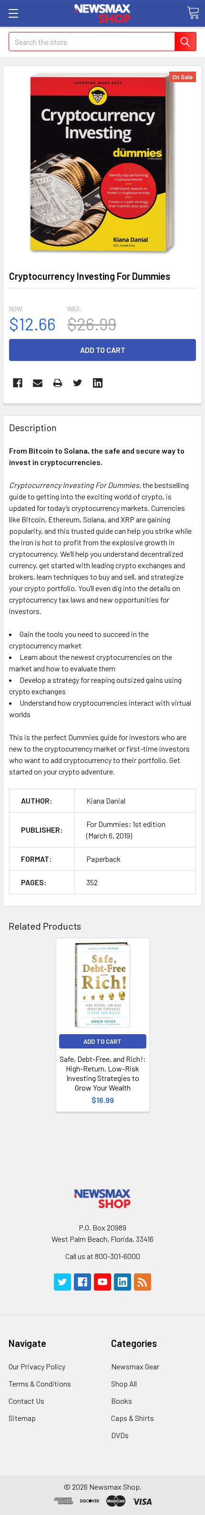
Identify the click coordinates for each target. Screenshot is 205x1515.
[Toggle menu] (13, 13)
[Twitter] (77, 383)
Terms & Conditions (40, 1383)
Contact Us (26, 1400)
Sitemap (22, 1417)
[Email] (37, 383)
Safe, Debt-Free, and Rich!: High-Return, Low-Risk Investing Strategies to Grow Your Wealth (103, 1073)
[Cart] (193, 13)
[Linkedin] (97, 383)
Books (121, 1400)
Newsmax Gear (135, 1366)
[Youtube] (102, 1282)
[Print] (57, 383)
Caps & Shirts (132, 1417)
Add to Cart (102, 1041)
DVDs (120, 1435)
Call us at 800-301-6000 (102, 1256)
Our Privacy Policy (37, 1366)
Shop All (124, 1383)
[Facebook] (17, 383)
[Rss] (142, 1282)
